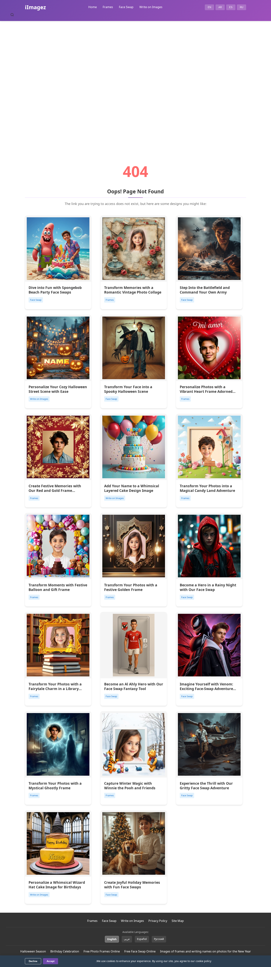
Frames (108, 7)
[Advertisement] (135, 82)
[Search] (12, 14)
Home (92, 7)
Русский (159, 939)
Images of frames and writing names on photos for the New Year (205, 951)
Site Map (178, 921)
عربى (127, 939)
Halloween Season (33, 951)
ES (230, 7)
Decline (33, 961)
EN (209, 7)
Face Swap (126, 7)
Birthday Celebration (64, 951)
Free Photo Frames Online (102, 951)
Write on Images (150, 7)
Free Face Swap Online (140, 951)
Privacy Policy (157, 921)
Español (142, 939)
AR (220, 7)
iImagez (35, 7)
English (112, 939)
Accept (50, 961)
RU (241, 7)
